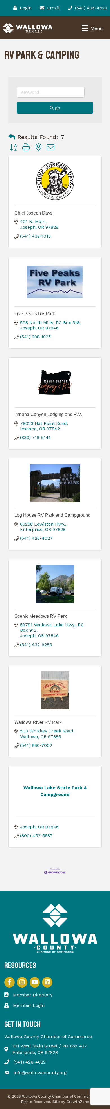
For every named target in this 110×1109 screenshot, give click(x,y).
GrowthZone (77, 1102)
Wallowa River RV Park (37, 722)
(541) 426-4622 (30, 1062)
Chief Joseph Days (33, 213)
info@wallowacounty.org (40, 1072)
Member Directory (32, 994)
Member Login (29, 1005)
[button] (11, 137)
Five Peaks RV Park (34, 313)
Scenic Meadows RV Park (40, 616)
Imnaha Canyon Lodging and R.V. (48, 414)
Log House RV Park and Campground (52, 515)
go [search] (57, 107)
